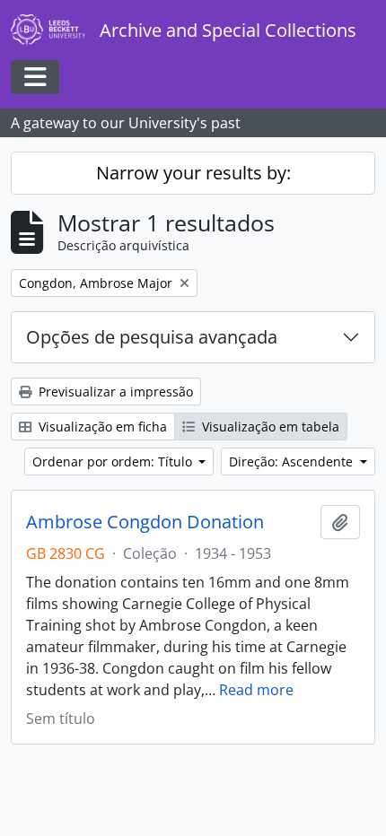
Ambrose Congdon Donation (145, 522)
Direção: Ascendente (292, 461)
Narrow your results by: (193, 173)
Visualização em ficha (101, 426)
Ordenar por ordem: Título (114, 461)
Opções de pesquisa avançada (151, 337)
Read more (256, 690)
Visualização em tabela (268, 426)
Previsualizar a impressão (114, 391)
